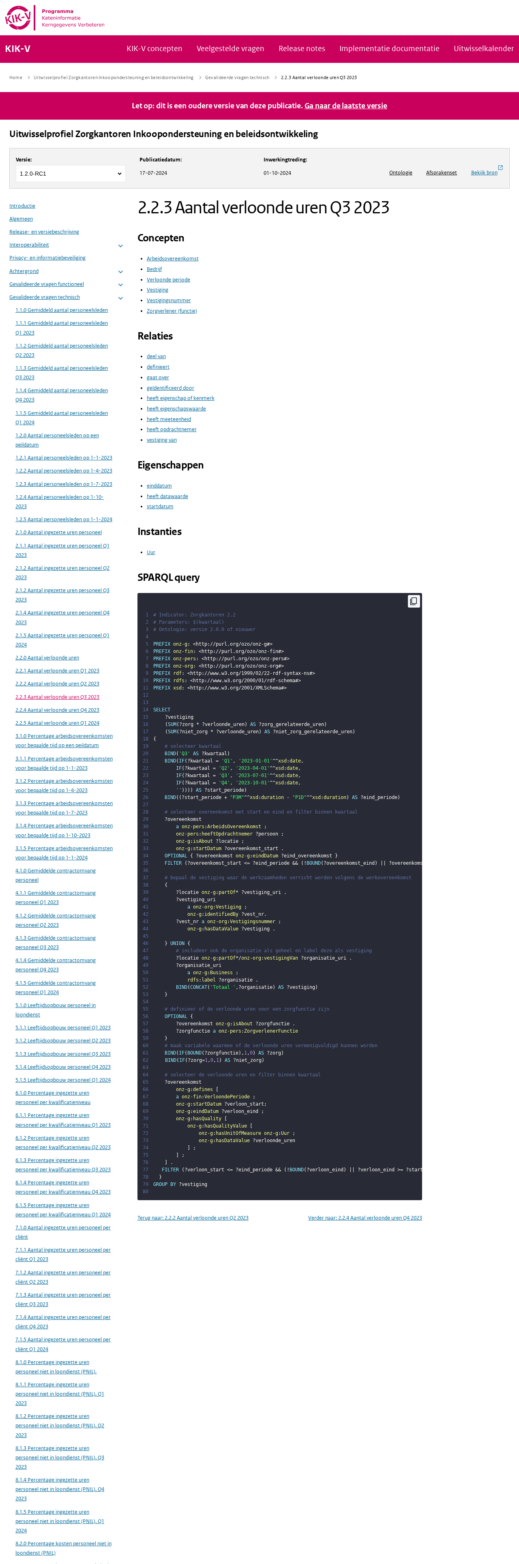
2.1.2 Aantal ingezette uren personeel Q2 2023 (62, 573)
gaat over (158, 377)
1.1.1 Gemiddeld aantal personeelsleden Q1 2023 (61, 328)
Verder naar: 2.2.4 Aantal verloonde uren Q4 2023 (365, 1217)
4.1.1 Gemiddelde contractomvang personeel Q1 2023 (55, 898)
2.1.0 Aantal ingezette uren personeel (58, 532)
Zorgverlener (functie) (172, 310)
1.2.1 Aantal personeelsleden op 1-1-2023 (63, 458)
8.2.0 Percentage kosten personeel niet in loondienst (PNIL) (63, 1548)
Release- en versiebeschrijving (44, 232)
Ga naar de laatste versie (346, 106)
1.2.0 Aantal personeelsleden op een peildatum (57, 440)
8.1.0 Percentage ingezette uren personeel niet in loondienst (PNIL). (56, 1367)
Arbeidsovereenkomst (173, 258)
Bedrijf (154, 269)
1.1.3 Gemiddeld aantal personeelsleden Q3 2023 (61, 373)
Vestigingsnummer (169, 300)
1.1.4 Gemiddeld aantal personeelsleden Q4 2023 (61, 395)
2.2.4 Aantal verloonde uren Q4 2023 (57, 710)
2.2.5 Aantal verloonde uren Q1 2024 (57, 723)
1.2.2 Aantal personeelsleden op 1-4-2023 (63, 471)
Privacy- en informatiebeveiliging (47, 258)
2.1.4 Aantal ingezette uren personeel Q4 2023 (62, 618)
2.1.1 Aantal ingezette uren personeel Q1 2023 (62, 551)
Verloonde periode (168, 279)
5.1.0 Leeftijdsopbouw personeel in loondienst (55, 1010)
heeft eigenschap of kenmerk (180, 398)
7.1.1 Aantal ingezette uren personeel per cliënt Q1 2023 (63, 1255)
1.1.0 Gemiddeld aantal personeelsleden (61, 310)
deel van (156, 356)
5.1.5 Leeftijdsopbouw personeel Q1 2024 (63, 1080)
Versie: (24, 159)
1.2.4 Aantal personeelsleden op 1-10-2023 (59, 502)
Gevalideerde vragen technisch (44, 297)
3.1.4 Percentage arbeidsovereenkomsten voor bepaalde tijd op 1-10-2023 (64, 831)
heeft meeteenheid (169, 419)
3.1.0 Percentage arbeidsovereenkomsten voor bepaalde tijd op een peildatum (64, 741)
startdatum (160, 506)
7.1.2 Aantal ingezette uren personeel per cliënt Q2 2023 (63, 1277)
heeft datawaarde (167, 496)
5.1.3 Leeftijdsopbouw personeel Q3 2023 (63, 1054)
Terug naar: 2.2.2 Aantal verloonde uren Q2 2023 (193, 1217)
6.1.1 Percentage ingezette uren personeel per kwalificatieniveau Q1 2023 (63, 1120)
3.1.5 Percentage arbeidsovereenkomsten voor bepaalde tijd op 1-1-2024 (64, 853)
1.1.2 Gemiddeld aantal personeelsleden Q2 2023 (61, 351)
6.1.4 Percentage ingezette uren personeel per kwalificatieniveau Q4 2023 (63, 1187)
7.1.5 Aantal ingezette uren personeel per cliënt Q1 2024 (63, 1344)
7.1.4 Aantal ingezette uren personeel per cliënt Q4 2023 (63, 1322)
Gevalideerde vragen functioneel (46, 284)
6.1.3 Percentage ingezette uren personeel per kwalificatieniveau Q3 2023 (63, 1165)
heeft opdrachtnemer (172, 429)
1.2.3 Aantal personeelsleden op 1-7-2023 (63, 484)
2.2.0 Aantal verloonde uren (47, 658)
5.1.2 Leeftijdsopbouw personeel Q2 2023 (63, 1041)
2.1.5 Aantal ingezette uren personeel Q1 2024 (62, 640)
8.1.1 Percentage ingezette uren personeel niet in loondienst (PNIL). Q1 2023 (59, 1394)
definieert (158, 366)
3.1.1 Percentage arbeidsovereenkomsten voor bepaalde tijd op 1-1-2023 (64, 764)
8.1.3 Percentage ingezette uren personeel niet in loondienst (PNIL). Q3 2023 (59, 1458)
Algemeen (21, 219)
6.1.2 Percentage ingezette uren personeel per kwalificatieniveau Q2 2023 (63, 1143)
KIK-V (17, 49)
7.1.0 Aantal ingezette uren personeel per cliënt (63, 1233)
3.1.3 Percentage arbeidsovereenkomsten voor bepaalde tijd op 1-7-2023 (64, 808)
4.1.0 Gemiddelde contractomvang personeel (55, 876)
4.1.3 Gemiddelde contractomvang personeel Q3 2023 (55, 943)
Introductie (22, 206)
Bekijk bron (484, 172)
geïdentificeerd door (170, 388)
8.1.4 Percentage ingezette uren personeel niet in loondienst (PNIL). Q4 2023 (59, 1489)
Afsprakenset (441, 172)
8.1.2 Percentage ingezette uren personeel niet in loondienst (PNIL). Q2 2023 (59, 1426)
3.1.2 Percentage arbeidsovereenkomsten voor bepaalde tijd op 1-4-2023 (64, 786)
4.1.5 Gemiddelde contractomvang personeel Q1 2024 (55, 988)
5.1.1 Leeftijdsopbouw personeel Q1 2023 (63, 1028)
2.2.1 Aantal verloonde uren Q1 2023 (57, 671)
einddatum (159, 485)
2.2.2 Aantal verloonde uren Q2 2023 (57, 684)
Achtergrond (24, 271)
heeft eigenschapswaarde (176, 408)
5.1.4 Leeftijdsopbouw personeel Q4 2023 (63, 1067)
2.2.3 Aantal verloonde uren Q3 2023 (57, 697)
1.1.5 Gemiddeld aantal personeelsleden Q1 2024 (61, 418)
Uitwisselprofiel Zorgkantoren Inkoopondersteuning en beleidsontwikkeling (163, 134)
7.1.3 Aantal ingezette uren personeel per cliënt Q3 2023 (63, 1300)
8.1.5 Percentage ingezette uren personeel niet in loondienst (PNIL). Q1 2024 (59, 1521)
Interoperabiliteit (29, 245)
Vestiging (157, 289)
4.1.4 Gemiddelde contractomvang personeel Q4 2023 (55, 965)
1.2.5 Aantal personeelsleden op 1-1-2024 (63, 519)
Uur (151, 552)
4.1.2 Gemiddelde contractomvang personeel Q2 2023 (55, 921)
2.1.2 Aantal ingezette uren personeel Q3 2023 (62, 595)
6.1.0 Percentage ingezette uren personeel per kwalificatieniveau (52, 1098)
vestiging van (162, 439)
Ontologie (400, 172)
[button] (120, 246)
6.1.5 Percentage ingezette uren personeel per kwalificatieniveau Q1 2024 (63, 1210)
